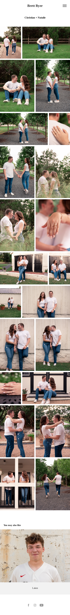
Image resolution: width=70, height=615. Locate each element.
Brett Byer (35, 6)
